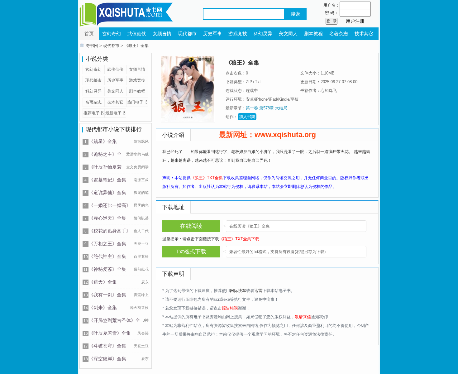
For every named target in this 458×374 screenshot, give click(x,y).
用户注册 (355, 21)
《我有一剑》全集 (107, 294)
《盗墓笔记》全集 (107, 179)
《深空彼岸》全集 (107, 358)
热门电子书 (137, 102)
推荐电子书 (93, 113)
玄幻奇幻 (111, 33)
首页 (89, 33)
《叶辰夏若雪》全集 (110, 333)
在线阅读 (191, 226)
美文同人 (288, 33)
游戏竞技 (237, 33)
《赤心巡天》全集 (107, 218)
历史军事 (212, 33)
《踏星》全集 (103, 141)
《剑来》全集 (103, 307)
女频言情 (162, 33)
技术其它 (364, 33)
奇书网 (92, 45)
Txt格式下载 (191, 251)
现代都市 (187, 33)
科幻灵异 (263, 33)
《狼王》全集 (136, 45)
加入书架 (247, 116)
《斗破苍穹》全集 (107, 345)
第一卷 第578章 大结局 (266, 108)
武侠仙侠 (136, 33)
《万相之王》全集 (107, 243)
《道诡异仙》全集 (107, 192)
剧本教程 (313, 33)
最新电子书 (115, 113)
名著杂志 (338, 33)
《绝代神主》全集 (107, 256)
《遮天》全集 (103, 282)
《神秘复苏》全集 (107, 269)
